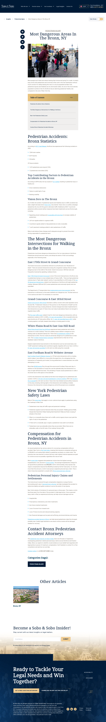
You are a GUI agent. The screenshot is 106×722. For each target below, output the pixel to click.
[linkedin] (71, 709)
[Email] (22, 42)
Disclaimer (89, 678)
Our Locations (48, 6)
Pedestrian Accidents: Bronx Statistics (40, 104)
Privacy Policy (46, 645)
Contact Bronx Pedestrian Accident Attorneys (41, 127)
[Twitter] (22, 37)
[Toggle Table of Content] (73, 97)
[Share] (22, 47)
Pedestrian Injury (53, 31)
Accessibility (88, 672)
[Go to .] (2, 19)
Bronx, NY (17, 606)
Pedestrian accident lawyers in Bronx (38, 519)
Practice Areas (36, 6)
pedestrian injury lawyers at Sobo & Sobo (42, 539)
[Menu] (91, 692)
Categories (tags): (38, 557)
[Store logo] (8, 6)
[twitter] (75, 709)
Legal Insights (60, 6)
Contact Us (69, 6)
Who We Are (24, 6)
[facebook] (68, 709)
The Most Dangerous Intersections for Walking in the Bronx (45, 110)
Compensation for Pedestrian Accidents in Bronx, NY (43, 121)
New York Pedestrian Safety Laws (38, 115)
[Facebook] (22, 32)
